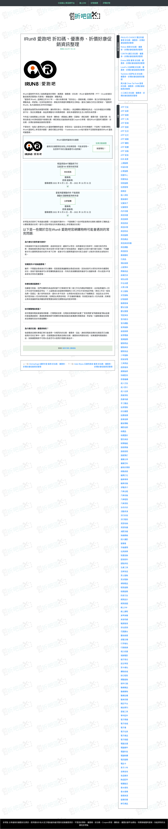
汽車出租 (124, 491)
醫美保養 (124, 700)
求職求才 (124, 487)
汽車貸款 (124, 503)
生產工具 (124, 567)
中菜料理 (124, 167)
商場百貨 (124, 275)
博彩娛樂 (124, 263)
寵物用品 (124, 343)
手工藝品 (124, 403)
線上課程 (124, 611)
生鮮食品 (124, 571)
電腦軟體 (124, 756)
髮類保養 (124, 800)
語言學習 (124, 664)
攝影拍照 (124, 427)
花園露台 (124, 632)
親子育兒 (124, 660)
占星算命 (124, 267)
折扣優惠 (124, 411)
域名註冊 (124, 279)
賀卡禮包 (124, 668)
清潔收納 (124, 523)
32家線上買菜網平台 (66, 3)
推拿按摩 (124, 419)
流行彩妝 (124, 515)
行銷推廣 (124, 648)
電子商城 (124, 724)
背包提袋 (124, 627)
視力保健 (124, 652)
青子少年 (124, 768)
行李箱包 (124, 644)
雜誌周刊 (124, 708)
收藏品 (123, 431)
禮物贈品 (124, 583)
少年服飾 (124, 355)
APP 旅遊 (125, 127)
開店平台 (124, 704)
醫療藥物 (124, 692)
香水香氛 (124, 788)
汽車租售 (124, 499)
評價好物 (106, 3)
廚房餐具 (124, 367)
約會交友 (124, 595)
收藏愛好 (124, 435)
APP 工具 (125, 119)
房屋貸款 (124, 395)
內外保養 (124, 211)
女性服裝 (124, 295)
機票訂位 (124, 475)
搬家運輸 (124, 423)
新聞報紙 (124, 443)
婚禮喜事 (124, 303)
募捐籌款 (124, 255)
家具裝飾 (124, 327)
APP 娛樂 (125, 115)
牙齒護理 (124, 547)
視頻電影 (124, 656)
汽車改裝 (124, 495)
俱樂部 (123, 191)
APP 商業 (125, 111)
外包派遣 (124, 283)
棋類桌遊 (124, 471)
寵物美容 (124, 347)
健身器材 (124, 199)
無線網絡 (124, 535)
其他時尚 (124, 231)
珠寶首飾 (124, 555)
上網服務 (124, 163)
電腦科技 (124, 752)
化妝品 (123, 259)
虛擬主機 (124, 640)
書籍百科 (124, 463)
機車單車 (124, 479)
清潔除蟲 (124, 527)
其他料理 (124, 227)
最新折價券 (66, 348)
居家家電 (124, 359)
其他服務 (124, 235)
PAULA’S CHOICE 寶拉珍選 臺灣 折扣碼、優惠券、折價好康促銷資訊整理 (133, 40)
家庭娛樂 (124, 331)
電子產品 (124, 736)
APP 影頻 (125, 123)
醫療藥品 (124, 688)
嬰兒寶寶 (124, 311)
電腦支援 (124, 744)
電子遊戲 (124, 740)
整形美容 (124, 439)
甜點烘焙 (124, 563)
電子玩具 (124, 732)
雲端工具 (124, 712)
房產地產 (124, 399)
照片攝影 (124, 539)
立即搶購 (67, 201)
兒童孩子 (124, 203)
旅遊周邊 (124, 447)
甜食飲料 (124, 559)
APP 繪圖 (125, 139)
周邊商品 (124, 271)
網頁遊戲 (124, 603)
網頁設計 (124, 599)
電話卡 (123, 764)
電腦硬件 (124, 748)
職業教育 (124, 623)
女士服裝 (124, 291)
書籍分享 (124, 459)
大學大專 (124, 287)
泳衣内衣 (124, 507)
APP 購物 (125, 143)
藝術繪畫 (124, 636)
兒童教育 (124, 207)
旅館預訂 (124, 455)
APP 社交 (125, 135)
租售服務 (124, 587)
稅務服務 (124, 591)
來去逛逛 (67, 172)
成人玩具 (124, 391)
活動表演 (124, 511)
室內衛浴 (124, 319)
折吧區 (5, 822)
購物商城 (124, 672)
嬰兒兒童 (124, 307)
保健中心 (124, 175)
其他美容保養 (126, 243)
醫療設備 (124, 696)
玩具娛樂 (124, 551)
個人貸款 (124, 195)
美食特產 (124, 619)
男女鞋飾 (124, 579)
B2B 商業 (124, 159)
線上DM (82, 3)
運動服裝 (73, 348)
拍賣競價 (124, 415)
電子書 (123, 728)
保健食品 (124, 179)
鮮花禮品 (124, 804)
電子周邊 (124, 720)
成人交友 (124, 383)
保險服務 (124, 183)
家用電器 (124, 335)
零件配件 (124, 716)
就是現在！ (101, 148)
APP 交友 (125, 107)
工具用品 (124, 363)
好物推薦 (94, 3)
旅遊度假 (124, 451)
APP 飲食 (125, 155)
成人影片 (124, 387)
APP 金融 (125, 151)
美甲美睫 (124, 615)
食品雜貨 (124, 776)
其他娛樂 (124, 219)
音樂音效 (124, 772)
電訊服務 (124, 760)
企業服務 (124, 171)
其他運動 (124, 247)
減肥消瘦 (124, 531)
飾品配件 (124, 780)
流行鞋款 (124, 519)
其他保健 (124, 215)
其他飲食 (124, 251)
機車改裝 (124, 483)
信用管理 (124, 187)
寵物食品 (124, 351)
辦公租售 (124, 676)
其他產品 (124, 239)
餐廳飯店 (124, 784)
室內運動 (124, 323)
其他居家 (124, 223)
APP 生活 (125, 131)
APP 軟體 (125, 147)
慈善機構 (124, 379)
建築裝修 (124, 371)
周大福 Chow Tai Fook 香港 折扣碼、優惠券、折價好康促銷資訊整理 (132, 86)
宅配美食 (124, 315)
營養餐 (123, 543)
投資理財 (124, 407)
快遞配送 (124, 375)
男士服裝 (124, 575)
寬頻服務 (124, 339)
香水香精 (124, 792)
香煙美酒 (124, 796)
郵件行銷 (124, 684)
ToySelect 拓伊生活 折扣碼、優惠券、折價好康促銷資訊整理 (132, 76)
